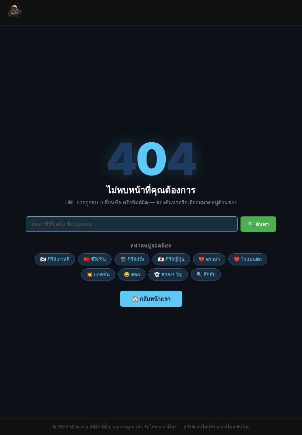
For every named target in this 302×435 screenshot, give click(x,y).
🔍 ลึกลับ (205, 274)
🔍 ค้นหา (258, 224)
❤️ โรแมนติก (248, 259)
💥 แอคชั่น (98, 274)
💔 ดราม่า (209, 259)
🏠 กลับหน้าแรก (151, 298)
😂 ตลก (132, 274)
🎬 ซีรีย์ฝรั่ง (132, 259)
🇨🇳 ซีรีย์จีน (95, 259)
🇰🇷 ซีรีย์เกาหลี (55, 259)
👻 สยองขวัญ (168, 274)
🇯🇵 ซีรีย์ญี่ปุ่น (171, 259)
